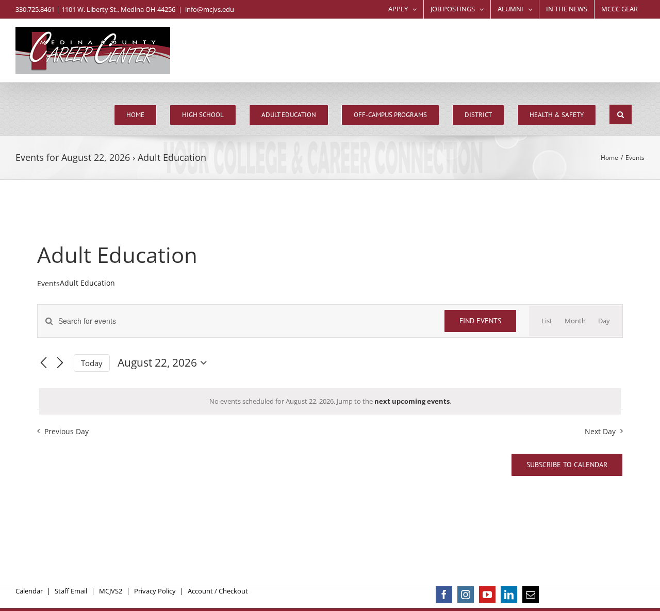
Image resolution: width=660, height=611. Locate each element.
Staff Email (71, 591)
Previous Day (66, 431)
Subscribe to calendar (566, 464)
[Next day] (60, 363)
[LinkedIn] (509, 594)
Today (92, 363)
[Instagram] (465, 594)
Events (48, 283)
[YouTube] (487, 594)
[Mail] (530, 594)
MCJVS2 (110, 591)
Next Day (600, 431)
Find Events (480, 320)
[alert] (330, 401)
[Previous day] (43, 363)
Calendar (29, 591)
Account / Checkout (218, 591)
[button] (620, 114)
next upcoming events (412, 401)
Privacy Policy (155, 591)
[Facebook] (444, 594)
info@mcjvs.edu (209, 9)
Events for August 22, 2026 (72, 157)
